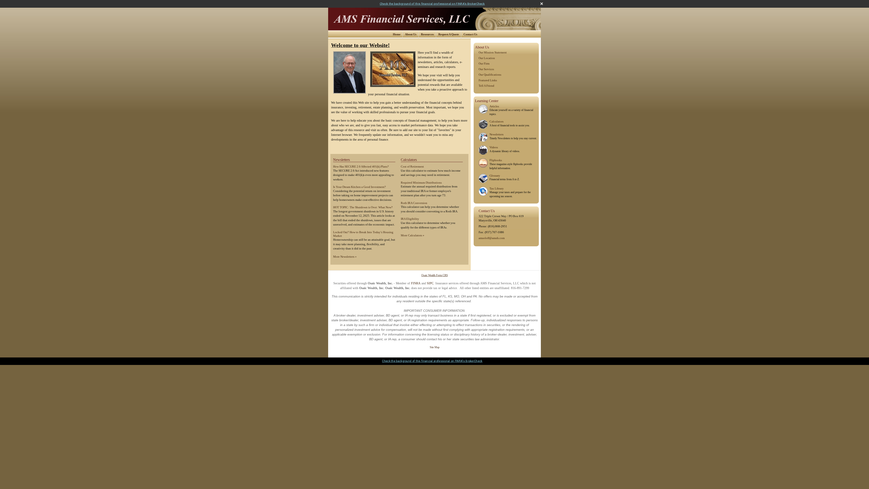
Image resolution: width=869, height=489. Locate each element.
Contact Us (470, 34)
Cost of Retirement (412, 166)
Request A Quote (448, 34)
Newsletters (341, 160)
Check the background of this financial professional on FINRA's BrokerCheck (432, 3)
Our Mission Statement (493, 52)
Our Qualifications (490, 74)
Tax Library (496, 188)
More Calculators (412, 235)
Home (397, 34)
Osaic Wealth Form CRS (434, 275)
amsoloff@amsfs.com (492, 238)
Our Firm (484, 63)
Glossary (494, 175)
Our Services (486, 69)
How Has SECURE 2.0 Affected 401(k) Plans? (361, 166)
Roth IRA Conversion (414, 203)
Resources (427, 34)
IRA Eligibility (410, 219)
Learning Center (486, 101)
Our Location (487, 58)
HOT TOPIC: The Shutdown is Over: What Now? (363, 207)
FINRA (415, 283)
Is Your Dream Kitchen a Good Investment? (359, 187)
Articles (494, 106)
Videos (493, 147)
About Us (410, 34)
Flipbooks (495, 160)
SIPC (430, 283)
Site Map (434, 347)
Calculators (409, 160)
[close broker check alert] (541, 3)
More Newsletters (345, 256)
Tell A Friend (486, 85)
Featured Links (488, 80)
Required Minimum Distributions (421, 182)
